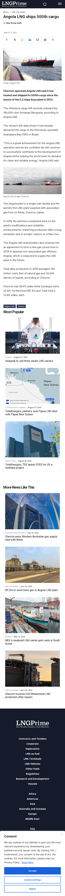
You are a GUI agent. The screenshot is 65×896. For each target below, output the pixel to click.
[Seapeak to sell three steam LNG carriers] (32, 336)
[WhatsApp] (22, 39)
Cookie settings (32, 879)
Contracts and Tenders (15, 407)
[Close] (62, 834)
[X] (14, 39)
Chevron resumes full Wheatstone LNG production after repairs (27, 695)
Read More (28, 862)
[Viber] (52, 39)
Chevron (21, 306)
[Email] (37, 39)
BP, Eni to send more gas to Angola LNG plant (31, 590)
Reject (32, 888)
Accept (32, 870)
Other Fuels (10, 461)
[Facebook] (6, 39)
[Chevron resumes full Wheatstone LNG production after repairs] (32, 669)
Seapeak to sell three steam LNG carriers (29, 361)
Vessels (8, 357)
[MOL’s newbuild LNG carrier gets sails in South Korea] (32, 615)
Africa (5, 12)
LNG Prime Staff (14, 23)
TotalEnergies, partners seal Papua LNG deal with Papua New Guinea (31, 413)
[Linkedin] (29, 39)
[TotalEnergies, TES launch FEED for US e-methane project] (32, 439)
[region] (32, 863)
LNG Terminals (18, 12)
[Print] (45, 39)
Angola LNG (9, 306)
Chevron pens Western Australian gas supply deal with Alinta (31, 538)
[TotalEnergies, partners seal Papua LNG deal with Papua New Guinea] (32, 386)
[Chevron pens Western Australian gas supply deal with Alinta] (32, 511)
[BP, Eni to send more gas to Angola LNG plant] (32, 565)
